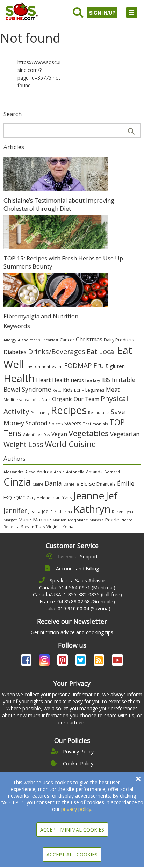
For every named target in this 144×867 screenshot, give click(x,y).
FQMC (19, 497)
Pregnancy (39, 412)
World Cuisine (70, 444)
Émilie (125, 483)
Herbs (77, 380)
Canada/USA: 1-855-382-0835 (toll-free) (77, 594)
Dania (53, 483)
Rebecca (11, 526)
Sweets (72, 423)
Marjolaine (78, 519)
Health (19, 378)
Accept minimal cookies (72, 829)
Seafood (37, 423)
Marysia (96, 519)
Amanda (94, 472)
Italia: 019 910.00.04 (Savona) (77, 608)
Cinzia (17, 482)
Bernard (112, 471)
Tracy (40, 526)
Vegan (59, 434)
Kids (68, 389)
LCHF (79, 390)
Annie (59, 471)
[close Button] (138, 779)
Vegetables (89, 433)
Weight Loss (23, 444)
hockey (92, 381)
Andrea (44, 471)
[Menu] (131, 12)
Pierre (126, 519)
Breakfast (49, 340)
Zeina (67, 526)
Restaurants (98, 412)
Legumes (95, 390)
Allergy (9, 340)
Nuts (46, 399)
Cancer (67, 340)
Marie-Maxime (34, 519)
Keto (57, 390)
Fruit (100, 365)
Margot (10, 519)
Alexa (30, 471)
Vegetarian (124, 434)
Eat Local (101, 351)
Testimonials (95, 423)
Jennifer (15, 510)
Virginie (53, 526)
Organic (62, 399)
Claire (38, 484)
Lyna (129, 511)
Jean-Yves (62, 498)
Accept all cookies (72, 854)
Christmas (89, 339)
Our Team (86, 399)
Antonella (75, 471)
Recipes (69, 410)
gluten (117, 366)
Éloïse (87, 483)
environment (37, 366)
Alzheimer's (29, 340)
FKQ (7, 497)
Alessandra (13, 471)
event (57, 366)
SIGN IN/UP (102, 12)
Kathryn (91, 509)
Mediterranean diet (21, 399)
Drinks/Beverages (56, 351)
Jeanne (88, 495)
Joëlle (47, 511)
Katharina (63, 511)
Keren (117, 511)
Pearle (112, 519)
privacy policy (76, 809)
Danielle (71, 484)
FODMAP (78, 365)
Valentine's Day (36, 434)
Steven (27, 526)
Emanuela (106, 484)
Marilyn (59, 519)
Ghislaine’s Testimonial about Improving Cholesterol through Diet (58, 204)
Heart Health (52, 380)
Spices (56, 423)
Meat (113, 389)
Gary (31, 497)
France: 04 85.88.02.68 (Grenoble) (77, 601)
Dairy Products (119, 340)
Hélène (43, 497)
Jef (111, 495)
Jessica (34, 511)
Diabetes (15, 352)
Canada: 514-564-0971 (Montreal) (77, 587)
